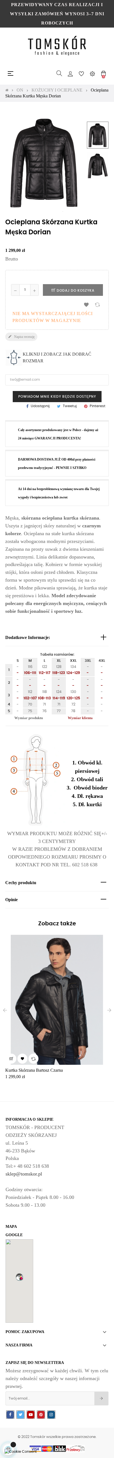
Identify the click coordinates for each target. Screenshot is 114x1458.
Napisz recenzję (21, 337)
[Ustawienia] (92, 73)
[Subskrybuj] (101, 1398)
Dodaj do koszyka (75, 290)
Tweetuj (70, 406)
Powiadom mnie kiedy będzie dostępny (57, 396)
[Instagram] (51, 1414)
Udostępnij (40, 406)
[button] (19, 1276)
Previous (98, 115)
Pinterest (97, 406)
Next (98, 184)
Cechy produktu (20, 882)
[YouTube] (30, 1414)
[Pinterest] (41, 1414)
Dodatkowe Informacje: (27, 637)
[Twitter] (20, 1414)
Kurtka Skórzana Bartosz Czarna (34, 1070)
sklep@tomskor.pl (24, 1174)
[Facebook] (10, 1414)
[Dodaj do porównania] (97, 304)
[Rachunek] (70, 73)
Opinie (11, 899)
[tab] (57, 637)
